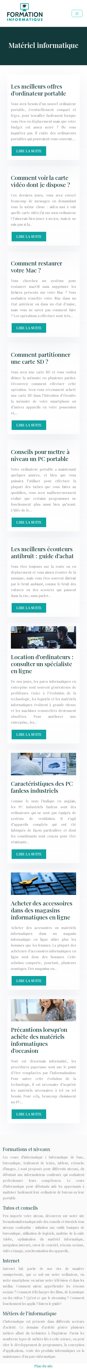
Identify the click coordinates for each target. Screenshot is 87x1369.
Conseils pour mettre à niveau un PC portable (40, 455)
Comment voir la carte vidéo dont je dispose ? (40, 181)
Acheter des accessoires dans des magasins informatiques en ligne (41, 910)
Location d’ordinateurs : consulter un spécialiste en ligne (42, 664)
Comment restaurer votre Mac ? (36, 266)
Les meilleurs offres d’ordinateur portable (38, 89)
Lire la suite (29, 151)
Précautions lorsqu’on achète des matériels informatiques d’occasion (39, 1040)
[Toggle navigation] (77, 13)
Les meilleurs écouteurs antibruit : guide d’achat (42, 552)
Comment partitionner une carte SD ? (40, 357)
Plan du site (43, 1366)
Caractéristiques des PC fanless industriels (42, 786)
